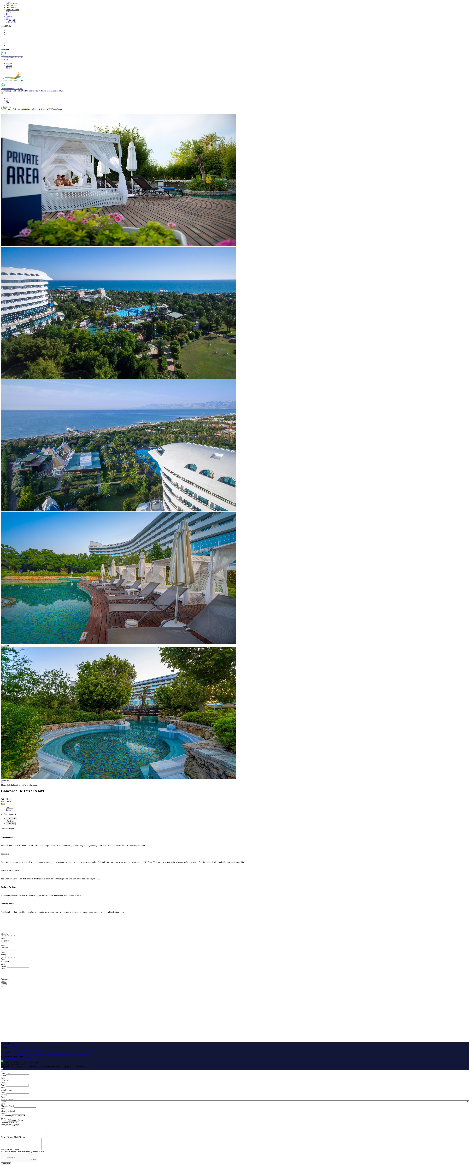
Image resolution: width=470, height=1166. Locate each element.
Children (4, 1122)
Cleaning (4, 934)
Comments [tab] (11, 824)
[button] (2, 94)
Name (3, 1076)
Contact (9, 16)
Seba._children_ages (9, 1125)
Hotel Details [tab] (11, 818)
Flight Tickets (74, 1054)
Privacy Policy (26, 1050)
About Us (5, 1045)
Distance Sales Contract (10, 1050)
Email (3, 1085)
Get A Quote (11, 22)
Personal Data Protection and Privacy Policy (18, 1059)
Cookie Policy (37, 1050)
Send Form (6, 1164)
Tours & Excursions (61, 1054)
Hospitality (5, 941)
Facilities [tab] (10, 821)
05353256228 (6, 57)
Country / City (6, 1090)
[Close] (2, 986)
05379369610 (17, 57)
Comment (5, 979)
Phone (3, 1095)
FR (7, 101)
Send (4, 984)
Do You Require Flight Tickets (13, 1137)
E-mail (3, 966)
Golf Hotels (10, 5)
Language (5, 59)
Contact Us (45, 1045)
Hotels (3, 1054)
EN (7, 98)
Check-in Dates (7, 1106)
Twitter (8, 810)
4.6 (8, 814)
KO (7, 103)
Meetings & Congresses (43, 1054)
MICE (8, 12)
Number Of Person (8, 1120)
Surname (4, 1080)
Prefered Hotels (7, 1099)
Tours (8, 14)
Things (3, 954)
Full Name (5, 961)
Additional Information (10, 1149)
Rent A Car (84, 1054)
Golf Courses (11, 7)
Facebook (9, 808)
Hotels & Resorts (12, 10)
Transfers (30, 1054)
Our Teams (36, 1045)
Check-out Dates (7, 1111)
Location (4, 948)
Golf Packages (11, 3)
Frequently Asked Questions (20, 1045)
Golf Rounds (6, 1116)
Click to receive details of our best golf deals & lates (24, 1152)
